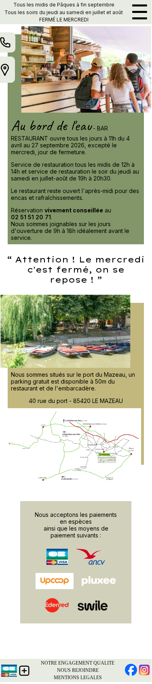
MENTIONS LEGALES (78, 677)
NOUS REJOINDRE (78, 670)
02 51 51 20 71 (31, 217)
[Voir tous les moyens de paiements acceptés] (9, 671)
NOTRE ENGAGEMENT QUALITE (77, 663)
